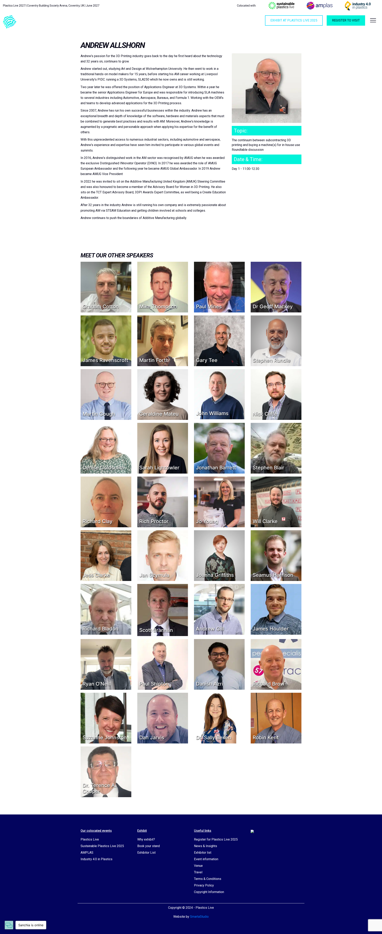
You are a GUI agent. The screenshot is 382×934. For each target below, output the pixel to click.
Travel (198, 872)
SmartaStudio (199, 916)
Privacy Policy (204, 885)
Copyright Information (209, 892)
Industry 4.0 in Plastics (96, 859)
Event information (206, 859)
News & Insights (205, 846)
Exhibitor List (146, 852)
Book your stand (148, 846)
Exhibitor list (202, 852)
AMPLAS (87, 852)
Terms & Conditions (207, 879)
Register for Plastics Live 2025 (216, 839)
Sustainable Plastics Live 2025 (102, 846)
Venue (198, 866)
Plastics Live (90, 839)
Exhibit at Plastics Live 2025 (293, 20)
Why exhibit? (146, 839)
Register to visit (346, 20)
